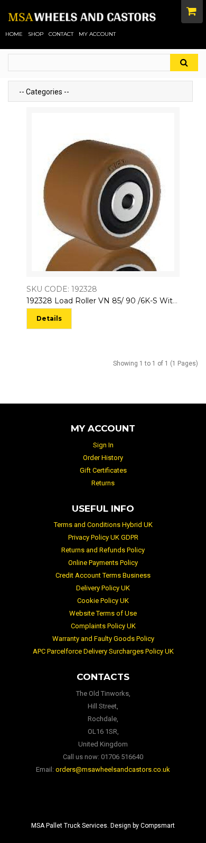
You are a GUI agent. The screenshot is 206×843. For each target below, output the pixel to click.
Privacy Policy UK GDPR (103, 537)
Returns (103, 483)
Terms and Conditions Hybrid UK (103, 525)
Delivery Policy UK (103, 588)
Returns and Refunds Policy (103, 550)
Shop (35, 34)
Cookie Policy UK (103, 601)
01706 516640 (122, 757)
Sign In (103, 445)
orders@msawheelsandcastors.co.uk (112, 769)
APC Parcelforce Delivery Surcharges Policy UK (103, 651)
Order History (103, 458)
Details (49, 318)
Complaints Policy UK (103, 626)
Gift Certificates (103, 470)
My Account (97, 34)
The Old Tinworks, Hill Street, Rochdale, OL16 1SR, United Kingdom (103, 718)
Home (14, 34)
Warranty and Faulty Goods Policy (103, 639)
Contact (61, 34)
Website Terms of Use (103, 613)
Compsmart (158, 825)
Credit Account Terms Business (103, 575)
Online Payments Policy (103, 563)
